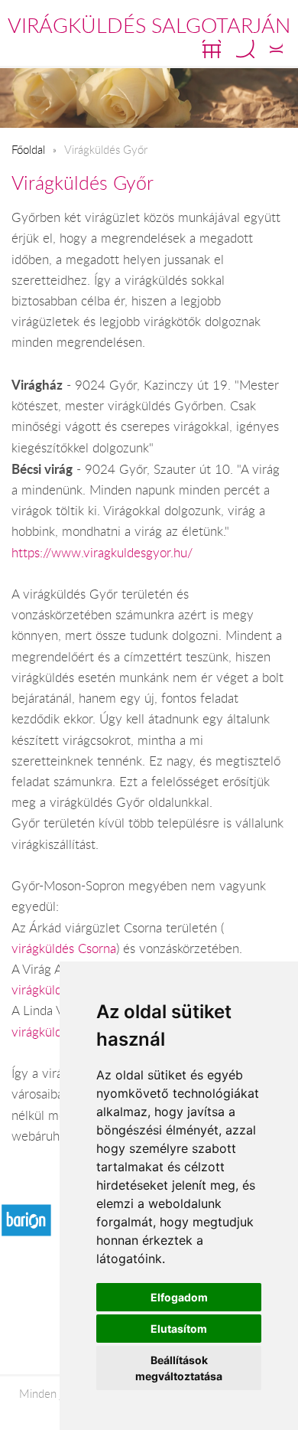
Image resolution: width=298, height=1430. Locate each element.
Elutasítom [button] (179, 1328)
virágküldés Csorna (63, 948)
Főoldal (28, 149)
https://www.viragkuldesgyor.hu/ (102, 552)
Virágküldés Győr (82, 182)
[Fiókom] (276, 49)
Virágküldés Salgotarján (149, 25)
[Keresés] (245, 49)
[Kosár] (211, 49)
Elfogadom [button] (179, 1297)
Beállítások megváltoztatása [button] (178, 1368)
